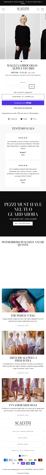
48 (37, 86)
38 (8, 86)
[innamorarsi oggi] (23, 390)
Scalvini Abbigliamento (23, 431)
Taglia (23, 82)
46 (32, 86)
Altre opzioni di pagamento (23, 108)
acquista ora (23, 325)
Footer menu (23, 444)
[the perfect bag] (23, 300)
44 (26, 86)
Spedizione (16, 75)
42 (20, 86)
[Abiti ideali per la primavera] (23, 343)
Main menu (23, 438)
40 (14, 86)
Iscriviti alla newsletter (23, 450)
